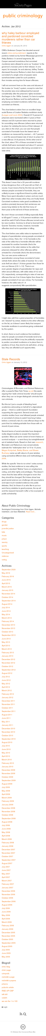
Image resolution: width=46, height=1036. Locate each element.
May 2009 (6, 790)
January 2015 (7, 590)
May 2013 (6, 642)
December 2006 (8, 891)
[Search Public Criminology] (24, 1013)
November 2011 (8, 704)
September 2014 (9, 600)
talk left (4, 994)
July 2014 (6, 607)
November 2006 (8, 894)
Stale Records (11, 359)
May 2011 (6, 721)
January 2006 (7, 929)
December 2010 (8, 728)
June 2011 (6, 718)
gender (5, 525)
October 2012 (7, 666)
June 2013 (6, 638)
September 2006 (9, 901)
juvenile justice (8, 528)
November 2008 (8, 811)
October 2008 (7, 814)
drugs (4, 521)
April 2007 (6, 877)
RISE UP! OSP (8, 990)
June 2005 (6, 953)
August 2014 (7, 604)
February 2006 (8, 925)
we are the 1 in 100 (9, 1001)
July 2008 (6, 825)
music (4, 535)
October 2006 (7, 897)
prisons (5, 983)
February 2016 (8, 576)
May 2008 (6, 832)
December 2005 (8, 932)
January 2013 (7, 656)
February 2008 (8, 842)
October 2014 (7, 597)
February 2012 (8, 694)
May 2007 (6, 873)
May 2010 (6, 752)
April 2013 (6, 645)
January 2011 (7, 725)
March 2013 (7, 649)
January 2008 (7, 846)
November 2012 (8, 662)
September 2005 (9, 942)
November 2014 (8, 593)
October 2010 (7, 735)
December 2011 (8, 700)
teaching (5, 549)
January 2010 (7, 766)
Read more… (31, 511)
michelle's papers (9, 980)
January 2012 (7, 697)
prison (4, 538)
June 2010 (6, 749)
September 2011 (9, 711)
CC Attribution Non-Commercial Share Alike (23, 1032)
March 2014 (7, 617)
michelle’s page (8, 976)
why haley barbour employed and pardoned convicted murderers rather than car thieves (20, 37)
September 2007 (9, 859)
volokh (4, 997)
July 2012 (6, 676)
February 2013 (8, 652)
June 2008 (6, 828)
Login (5, 1007)
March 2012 (7, 690)
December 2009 (8, 770)
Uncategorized (8, 552)
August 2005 (7, 946)
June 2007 (6, 870)
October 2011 (7, 707)
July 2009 (6, 787)
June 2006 (6, 911)
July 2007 (6, 866)
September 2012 (9, 669)
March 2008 (7, 839)
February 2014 (8, 621)
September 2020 (9, 569)
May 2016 (6, 573)
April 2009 (6, 794)
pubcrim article (8, 987)
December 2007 (8, 849)
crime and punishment (16, 53)
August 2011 (7, 714)
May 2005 (6, 956)
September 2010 (9, 738)
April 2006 (6, 918)
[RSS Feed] (21, 1013)
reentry (5, 542)
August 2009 (7, 783)
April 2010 (6, 756)
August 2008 (7, 821)
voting (4, 559)
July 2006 (6, 908)
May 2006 (6, 915)
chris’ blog (6, 966)
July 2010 (6, 745)
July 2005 (6, 949)
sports (4, 545)
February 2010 (8, 763)
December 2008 (8, 808)
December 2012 (8, 659)
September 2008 (9, 818)
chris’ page (6, 970)
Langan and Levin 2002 (12, 115)
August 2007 (7, 863)
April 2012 (6, 687)
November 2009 (8, 773)
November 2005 (8, 935)
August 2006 (7, 904)
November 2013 (8, 628)
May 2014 (6, 614)
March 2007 (7, 880)
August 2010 (7, 742)
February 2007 (8, 884)
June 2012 (6, 680)
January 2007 (7, 887)
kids (3, 532)
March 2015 (7, 586)
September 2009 (9, 780)
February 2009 (8, 801)
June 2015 (6, 579)
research (39, 442)
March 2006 (7, 922)
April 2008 (6, 835)
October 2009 (7, 777)
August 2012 (7, 673)
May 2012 (6, 683)
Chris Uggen (6, 45)
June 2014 (6, 611)
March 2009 (7, 797)
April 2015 (6, 583)
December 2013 (8, 624)
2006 (4, 458)
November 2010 (8, 731)
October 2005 (7, 939)
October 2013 (7, 631)
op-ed (31, 391)
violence (5, 556)
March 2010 (7, 759)
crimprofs (5, 973)
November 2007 (8, 853)
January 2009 (7, 804)
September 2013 (9, 635)
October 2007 (7, 856)
